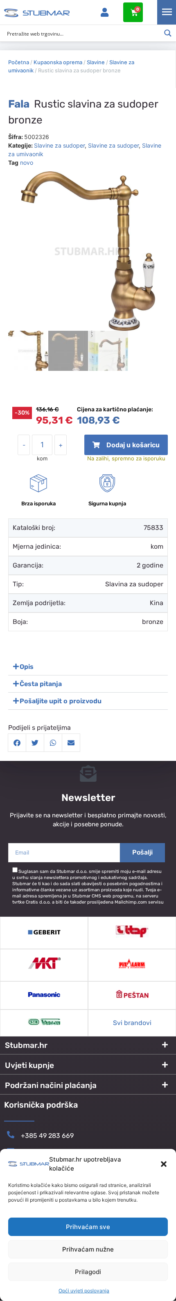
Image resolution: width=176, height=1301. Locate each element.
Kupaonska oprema (58, 62)
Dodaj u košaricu (126, 448)
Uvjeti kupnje (29, 1065)
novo (26, 162)
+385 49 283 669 (47, 1135)
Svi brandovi (132, 1023)
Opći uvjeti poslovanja (84, 1291)
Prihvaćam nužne (88, 1249)
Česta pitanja (41, 684)
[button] (164, 1164)
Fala (18, 104)
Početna (18, 62)
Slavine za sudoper (59, 145)
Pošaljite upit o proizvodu (61, 701)
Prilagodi (88, 1272)
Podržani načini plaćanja (51, 1085)
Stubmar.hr (26, 1045)
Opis (27, 667)
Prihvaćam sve (88, 1227)
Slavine (96, 62)
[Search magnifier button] (168, 33)
